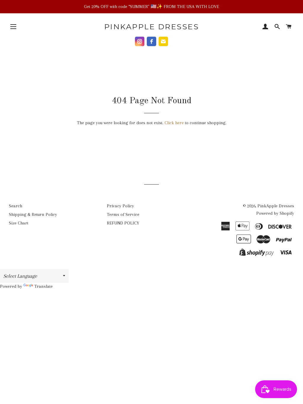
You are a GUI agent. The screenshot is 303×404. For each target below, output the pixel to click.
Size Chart (18, 223)
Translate (43, 286)
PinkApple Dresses (151, 26)
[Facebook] (151, 41)
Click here (174, 122)
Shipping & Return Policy (33, 214)
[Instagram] (139, 41)
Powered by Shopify (275, 213)
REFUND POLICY (123, 223)
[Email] (163, 41)
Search (15, 206)
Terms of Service (123, 214)
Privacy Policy (120, 206)
